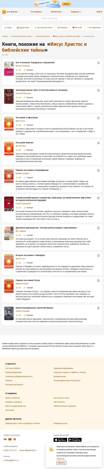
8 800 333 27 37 (10, 450)
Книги (9, 28)
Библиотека (56, 12)
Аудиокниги (24, 28)
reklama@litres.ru (11, 460)
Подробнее (61, 459)
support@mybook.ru (27, 450)
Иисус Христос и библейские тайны (44, 47)
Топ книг (78, 28)
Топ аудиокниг (95, 28)
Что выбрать (36, 12)
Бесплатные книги (44, 28)
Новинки (63, 28)
